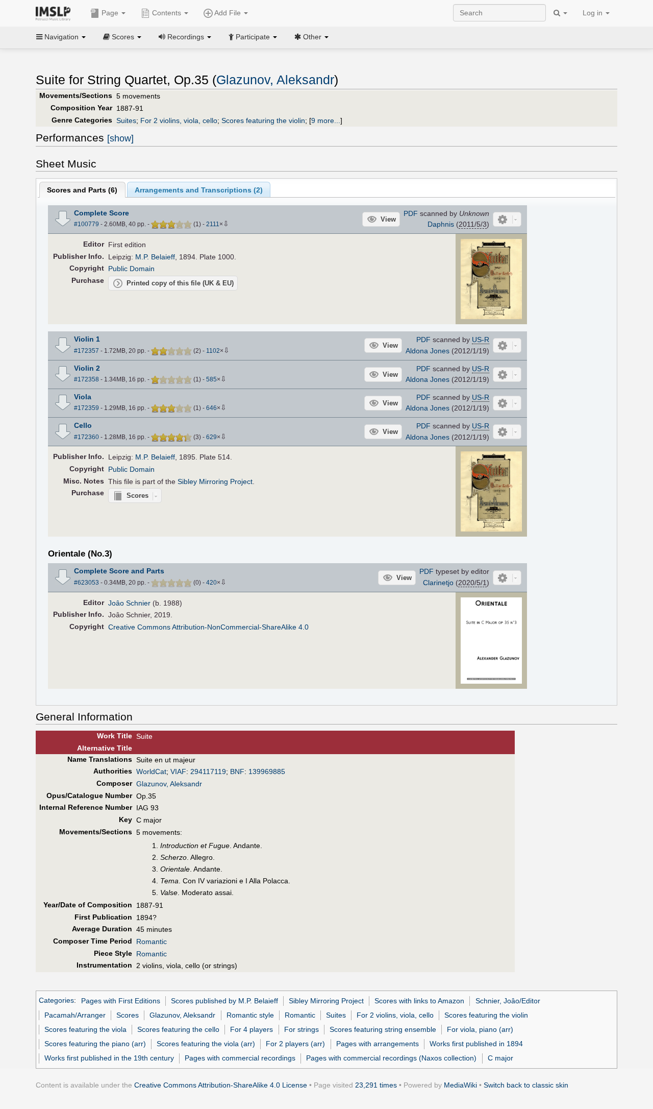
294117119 (208, 771)
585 (211, 379)
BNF (237, 771)
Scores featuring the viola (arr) (206, 1044)
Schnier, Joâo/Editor (507, 1001)
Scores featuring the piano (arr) (95, 1044)
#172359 (86, 408)
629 (211, 437)
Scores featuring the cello (178, 1029)
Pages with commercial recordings (240, 1058)
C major (500, 1058)
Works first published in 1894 (476, 1044)
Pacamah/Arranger (75, 1015)
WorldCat (151, 771)
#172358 (86, 379)
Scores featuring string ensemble (383, 1029)
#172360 (86, 437)
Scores (127, 1015)
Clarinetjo (438, 582)
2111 (212, 224)
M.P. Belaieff (155, 257)
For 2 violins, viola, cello (178, 120)
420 (211, 582)
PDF (411, 213)
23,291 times (376, 1085)
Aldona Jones (427, 351)
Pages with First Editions (120, 1001)
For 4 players (251, 1029)
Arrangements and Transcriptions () (199, 190)
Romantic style (250, 1015)
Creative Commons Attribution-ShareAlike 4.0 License (220, 1085)
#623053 (86, 582)
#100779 (86, 224)
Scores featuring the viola (85, 1029)
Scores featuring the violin (263, 120)
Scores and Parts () (82, 190)
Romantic (151, 941)
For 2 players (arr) (295, 1044)
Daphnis (441, 224)
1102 (213, 350)
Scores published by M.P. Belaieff (224, 1001)
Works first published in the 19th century (109, 1058)
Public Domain (131, 268)
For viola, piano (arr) (480, 1029)
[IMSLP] (55, 13)
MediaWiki (460, 1085)
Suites (126, 120)
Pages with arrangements (377, 1044)
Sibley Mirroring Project (215, 481)
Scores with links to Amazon (419, 1001)
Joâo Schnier (129, 603)
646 (211, 408)
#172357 (86, 350)
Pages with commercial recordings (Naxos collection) (391, 1058)
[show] (120, 138)
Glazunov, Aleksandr (275, 80)
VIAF (178, 771)
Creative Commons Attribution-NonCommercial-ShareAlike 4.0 (208, 627)
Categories (56, 1001)
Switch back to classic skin (526, 1085)
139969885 (266, 771)
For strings (301, 1029)
